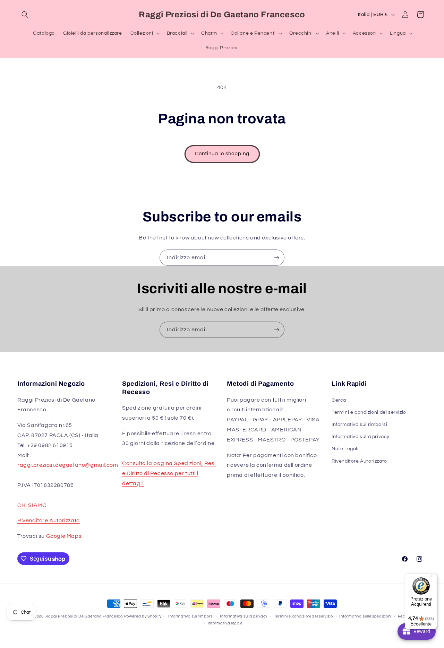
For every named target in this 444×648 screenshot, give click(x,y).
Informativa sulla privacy (361, 436)
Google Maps (64, 536)
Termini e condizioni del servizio (369, 412)
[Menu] (433, 577)
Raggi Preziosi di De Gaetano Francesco (84, 616)
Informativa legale (225, 623)
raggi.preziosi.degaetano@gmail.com (67, 465)
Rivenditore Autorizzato (48, 520)
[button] (25, 14)
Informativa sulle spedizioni (365, 616)
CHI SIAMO (31, 505)
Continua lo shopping (222, 153)
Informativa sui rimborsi (359, 424)
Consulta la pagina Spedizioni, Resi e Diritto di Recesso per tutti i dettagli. (169, 473)
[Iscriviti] (276, 257)
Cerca (339, 400)
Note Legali (345, 448)
